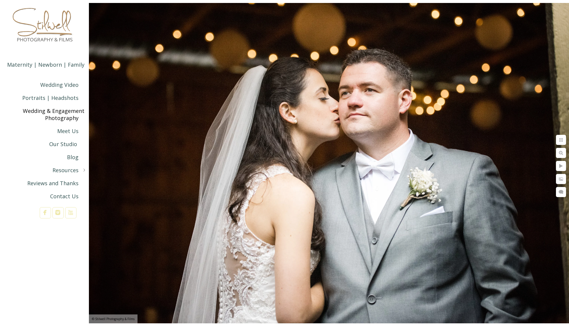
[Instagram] (58, 212)
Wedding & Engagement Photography (53, 114)
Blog (73, 157)
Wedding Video (59, 84)
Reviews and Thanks (53, 183)
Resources (65, 170)
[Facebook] (45, 212)
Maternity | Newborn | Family (45, 64)
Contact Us (64, 196)
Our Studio (64, 144)
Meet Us (68, 131)
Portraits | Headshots (50, 97)
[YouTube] (70, 212)
